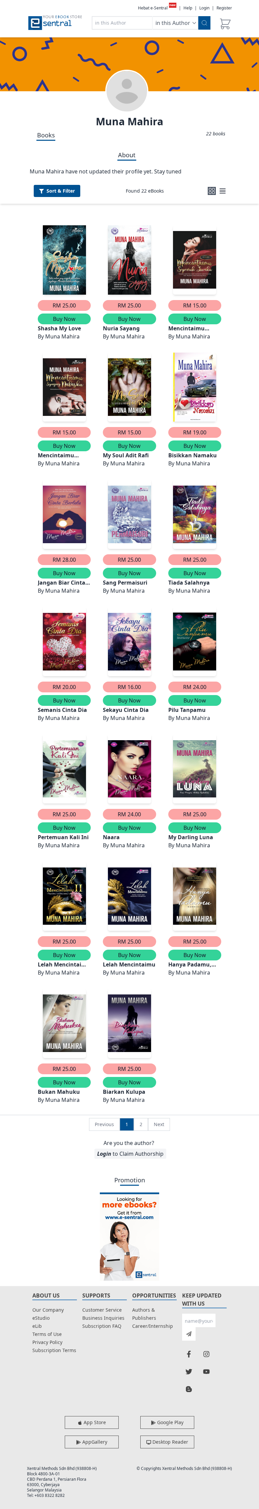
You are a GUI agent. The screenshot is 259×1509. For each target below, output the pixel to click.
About (127, 155)
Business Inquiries (103, 1318)
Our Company (48, 1310)
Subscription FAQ (101, 1326)
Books (46, 135)
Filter (61, 191)
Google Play (169, 1422)
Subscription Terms (54, 1350)
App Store (94, 1422)
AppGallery (94, 1442)
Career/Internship (152, 1326)
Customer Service (102, 1310)
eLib (37, 1326)
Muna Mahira (129, 121)
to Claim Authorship (130, 1153)
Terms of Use (47, 1334)
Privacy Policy (47, 1342)
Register (224, 8)
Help (187, 8)
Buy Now (64, 319)
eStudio (41, 1318)
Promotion (129, 1180)
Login (204, 8)
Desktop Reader (169, 1442)
